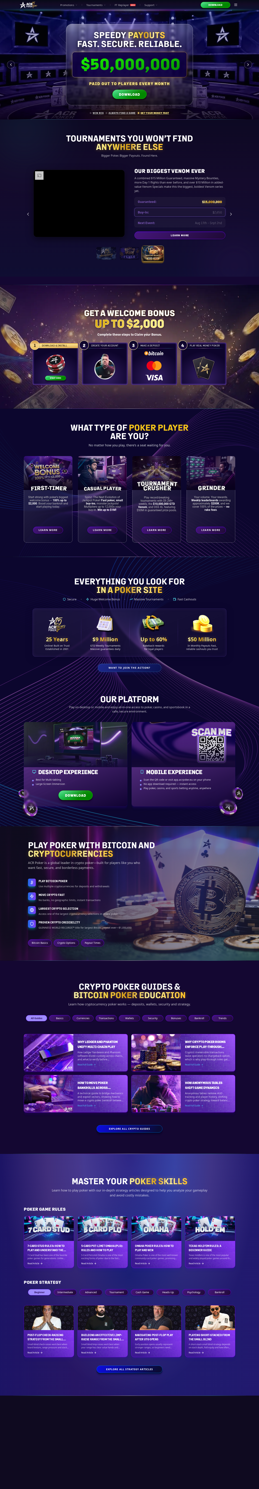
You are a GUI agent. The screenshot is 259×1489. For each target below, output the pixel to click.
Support (149, 5)
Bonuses (176, 1018)
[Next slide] (248, 65)
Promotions (67, 5)
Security (153, 1018)
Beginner (39, 1292)
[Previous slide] (11, 65)
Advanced (91, 1292)
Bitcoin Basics (40, 942)
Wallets (129, 1018)
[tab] (97, 113)
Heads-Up (168, 1292)
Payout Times (92, 942)
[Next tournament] (231, 212)
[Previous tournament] (28, 212)
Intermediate (65, 1292)
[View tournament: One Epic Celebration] (106, 249)
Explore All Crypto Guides (129, 1128)
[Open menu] (235, 4)
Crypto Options (66, 942)
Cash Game (142, 1292)
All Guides (36, 1018)
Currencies (83, 1018)
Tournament (116, 1292)
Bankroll (199, 1018)
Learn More (198, 231)
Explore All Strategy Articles (129, 1369)
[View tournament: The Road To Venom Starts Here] (129, 249)
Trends (222, 1018)
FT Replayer (125, 5)
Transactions (106, 1018)
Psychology (193, 1292)
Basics (59, 1018)
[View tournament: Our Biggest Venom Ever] (153, 249)
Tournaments (94, 5)
